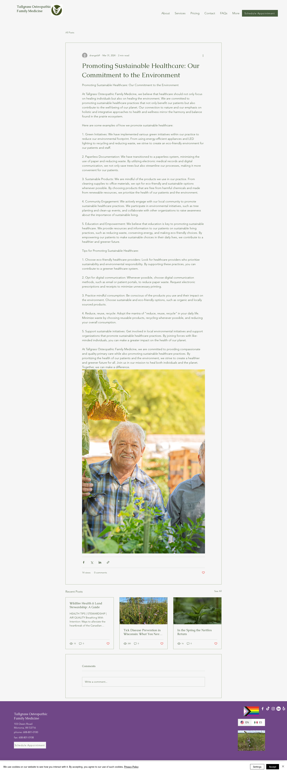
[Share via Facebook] (83, 562)
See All (218, 591)
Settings (257, 766)
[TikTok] (268, 709)
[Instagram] (273, 709)
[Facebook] (262, 709)
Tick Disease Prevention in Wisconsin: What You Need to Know (142, 632)
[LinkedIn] (278, 709)
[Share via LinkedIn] (99, 562)
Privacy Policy (131, 766)
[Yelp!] (284, 709)
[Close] (283, 766)
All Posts (69, 32)
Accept (272, 766)
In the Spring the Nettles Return (194, 632)
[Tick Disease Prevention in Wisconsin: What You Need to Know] (144, 610)
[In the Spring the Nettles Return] (197, 610)
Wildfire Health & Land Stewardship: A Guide (86, 605)
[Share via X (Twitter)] (91, 562)
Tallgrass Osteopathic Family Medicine (34, 8)
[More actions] (203, 55)
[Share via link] (108, 562)
